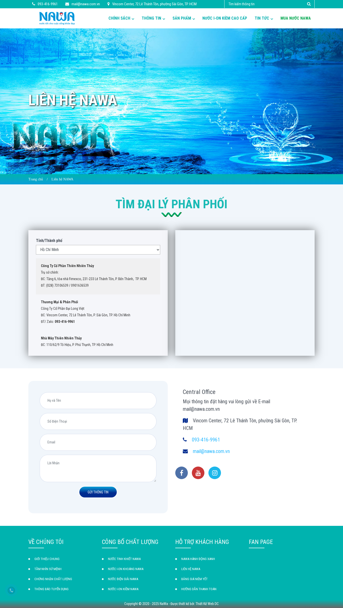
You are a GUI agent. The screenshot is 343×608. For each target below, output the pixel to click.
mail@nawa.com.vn (211, 451)
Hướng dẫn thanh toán (198, 589)
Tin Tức (262, 18)
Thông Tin (151, 18)
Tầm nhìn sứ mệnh (48, 569)
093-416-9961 (206, 440)
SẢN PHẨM (182, 18)
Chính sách (119, 18)
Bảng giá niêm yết (194, 579)
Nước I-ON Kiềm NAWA (123, 589)
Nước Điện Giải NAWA (123, 579)
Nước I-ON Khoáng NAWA (125, 569)
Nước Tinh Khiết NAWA (124, 559)
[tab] (98, 275)
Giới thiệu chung (47, 559)
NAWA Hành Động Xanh (198, 559)
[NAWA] (57, 18)
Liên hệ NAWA (190, 569)
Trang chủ (35, 179)
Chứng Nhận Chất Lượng (53, 579)
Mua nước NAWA (295, 18)
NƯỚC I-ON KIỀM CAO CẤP (224, 18)
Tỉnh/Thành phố (49, 240)
